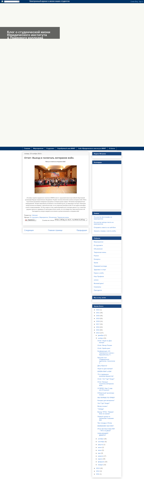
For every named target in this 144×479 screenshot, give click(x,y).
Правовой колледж (100, 266)
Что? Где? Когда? (104, 403)
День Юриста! (102, 365)
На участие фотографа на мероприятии (103, 218)
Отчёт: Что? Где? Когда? (106, 379)
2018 (98, 321)
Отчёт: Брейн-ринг (104, 348)
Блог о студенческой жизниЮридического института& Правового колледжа (28, 35)
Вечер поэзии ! (103, 406)
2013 (98, 468)
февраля (101, 462)
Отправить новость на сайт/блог (105, 227)
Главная (27, 148)
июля (100, 447)
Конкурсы (97, 259)
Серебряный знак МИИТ (66, 148)
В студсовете (34, 217)
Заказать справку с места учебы (105, 231)
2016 (98, 327)
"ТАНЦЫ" (101, 409)
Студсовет (50, 148)
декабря (101, 335)
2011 (98, 474)
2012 (98, 471)
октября (101, 439)
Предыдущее (82, 230)
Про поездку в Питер (105, 423)
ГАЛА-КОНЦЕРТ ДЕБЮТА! (103, 434)
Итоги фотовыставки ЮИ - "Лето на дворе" (106, 429)
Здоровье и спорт (100, 269)
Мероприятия (38, 148)
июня (100, 450)
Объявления (53, 217)
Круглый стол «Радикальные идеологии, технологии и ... (106, 360)
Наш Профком (99, 276)
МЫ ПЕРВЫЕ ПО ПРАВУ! (106, 397)
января (100, 465)
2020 (98, 315)
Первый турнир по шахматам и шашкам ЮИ (106, 418)
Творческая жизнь (63, 217)
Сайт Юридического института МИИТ (92, 148)
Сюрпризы (97, 287)
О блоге (112, 148)
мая (99, 453)
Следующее (29, 230)
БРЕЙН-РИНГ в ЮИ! (104, 371)
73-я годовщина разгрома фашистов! (105, 375)
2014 (98, 333)
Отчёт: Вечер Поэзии (105, 345)
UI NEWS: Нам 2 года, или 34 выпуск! (105, 389)
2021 (98, 313)
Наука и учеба (99, 273)
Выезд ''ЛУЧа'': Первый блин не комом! (105, 413)
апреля (100, 456)
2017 (98, 324)
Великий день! (99, 283)
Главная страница (55, 230)
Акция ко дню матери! (105, 368)
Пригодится (98, 290)
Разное (96, 256)
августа (100, 444)
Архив (96, 262)
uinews (96, 280)
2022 (98, 310)
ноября (100, 338)
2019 (98, 318)
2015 (98, 330)
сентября (101, 441)
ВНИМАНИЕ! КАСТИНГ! (106, 426)
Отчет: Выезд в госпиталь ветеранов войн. (106, 383)
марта (100, 459)
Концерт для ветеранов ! (106, 400)
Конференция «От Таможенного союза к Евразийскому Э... (106, 353)
